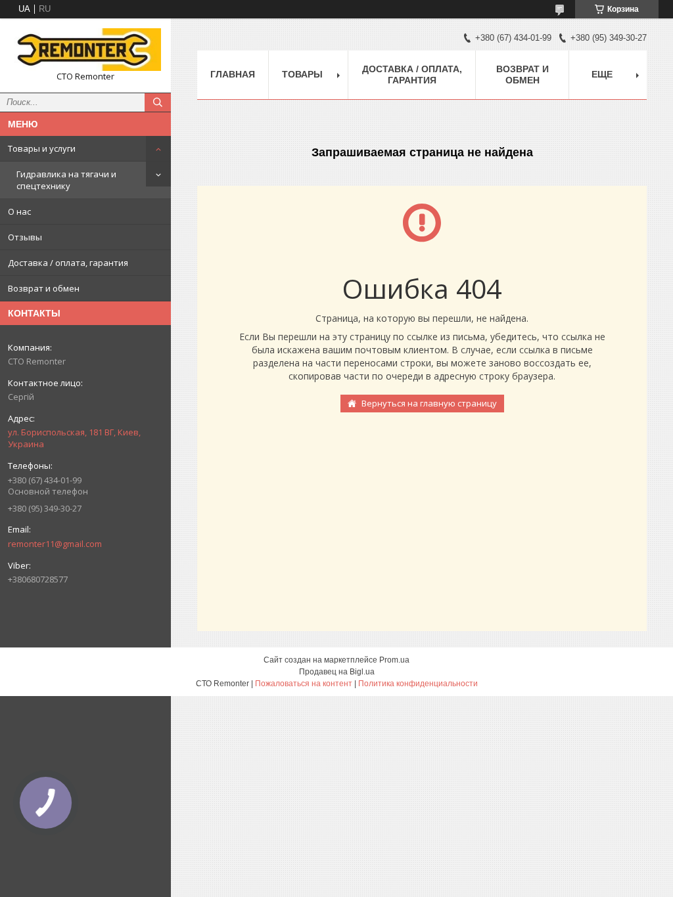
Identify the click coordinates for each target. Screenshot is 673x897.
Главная (232, 74)
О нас (19, 211)
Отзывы (25, 237)
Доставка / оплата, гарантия (68, 263)
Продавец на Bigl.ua (337, 671)
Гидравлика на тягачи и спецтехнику (66, 180)
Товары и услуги (42, 148)
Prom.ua (394, 660)
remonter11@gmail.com (55, 544)
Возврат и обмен (44, 288)
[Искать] (158, 102)
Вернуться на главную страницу (429, 403)
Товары (302, 74)
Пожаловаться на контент (303, 683)
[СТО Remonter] (85, 49)
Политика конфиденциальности (418, 683)
